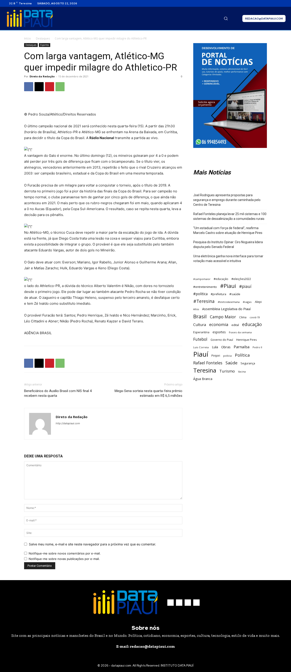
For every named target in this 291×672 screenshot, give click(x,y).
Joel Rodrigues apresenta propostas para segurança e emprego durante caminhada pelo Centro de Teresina (227, 199)
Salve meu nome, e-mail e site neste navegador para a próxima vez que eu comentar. (92, 544)
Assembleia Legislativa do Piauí (226, 309)
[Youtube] (283, 3)
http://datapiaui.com (68, 423)
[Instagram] (272, 3)
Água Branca (202, 379)
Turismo (227, 371)
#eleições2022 (241, 279)
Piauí (200, 354)
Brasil (200, 316)
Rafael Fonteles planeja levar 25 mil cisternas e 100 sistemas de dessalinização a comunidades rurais (229, 216)
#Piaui (228, 286)
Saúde (231, 362)
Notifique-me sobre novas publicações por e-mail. (64, 559)
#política (200, 294)
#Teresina (204, 301)
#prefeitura (218, 294)
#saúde (234, 294)
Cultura (199, 324)
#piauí (245, 286)
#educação (221, 279)
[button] (226, 18)
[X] (277, 3)
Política (242, 355)
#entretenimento (205, 287)
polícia (227, 355)
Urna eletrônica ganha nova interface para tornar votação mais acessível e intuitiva (228, 258)
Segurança (248, 363)
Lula (215, 347)
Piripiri (215, 355)
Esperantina (201, 332)
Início (27, 38)
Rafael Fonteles (207, 363)
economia (218, 324)
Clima (242, 317)
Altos (196, 309)
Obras (226, 347)
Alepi (258, 302)
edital (235, 325)
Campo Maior (223, 316)
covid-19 (255, 317)
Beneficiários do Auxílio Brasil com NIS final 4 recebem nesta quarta (58, 393)
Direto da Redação (42, 76)
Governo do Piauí (222, 339)
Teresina (204, 370)
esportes (219, 332)
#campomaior (202, 279)
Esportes (44, 45)
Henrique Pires (246, 340)
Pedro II (257, 347)
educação (252, 324)
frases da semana (240, 332)
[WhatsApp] (60, 86)
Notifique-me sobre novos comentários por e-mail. (65, 553)
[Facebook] (266, 3)
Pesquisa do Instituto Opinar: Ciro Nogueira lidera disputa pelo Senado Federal (228, 244)
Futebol (200, 339)
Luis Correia (201, 347)
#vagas (247, 302)
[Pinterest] (49, 86)
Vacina (242, 371)
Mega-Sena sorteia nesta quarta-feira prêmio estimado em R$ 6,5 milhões (148, 393)
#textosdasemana (229, 302)
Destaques (43, 38)
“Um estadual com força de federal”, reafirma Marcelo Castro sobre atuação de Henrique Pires (227, 230)
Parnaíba (241, 346)
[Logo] (29, 18)
